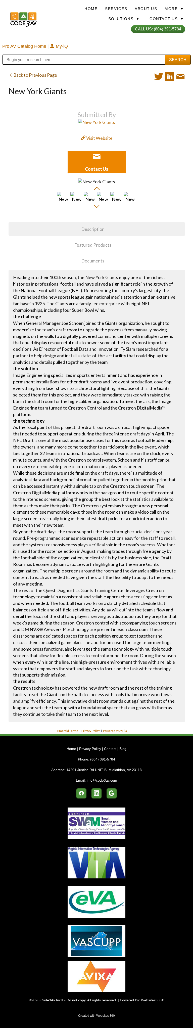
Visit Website (99, 138)
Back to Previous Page (35, 75)
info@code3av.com (102, 780)
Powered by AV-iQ (115, 731)
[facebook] (81, 793)
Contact (110, 749)
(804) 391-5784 (102, 759)
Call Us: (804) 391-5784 (158, 29)
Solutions (123, 19)
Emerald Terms (67, 731)
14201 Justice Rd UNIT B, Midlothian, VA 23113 (104, 770)
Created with (96, 1015)
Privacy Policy (90, 731)
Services (116, 9)
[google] (112, 793)
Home (91, 9)
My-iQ (61, 46)
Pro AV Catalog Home (24, 46)
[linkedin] (96, 793)
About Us (146, 9)
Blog (122, 749)
